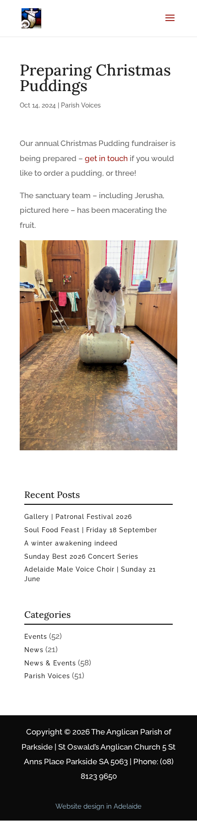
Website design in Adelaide (98, 806)
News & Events (50, 663)
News (34, 650)
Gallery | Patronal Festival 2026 (78, 516)
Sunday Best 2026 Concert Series (81, 556)
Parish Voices (81, 105)
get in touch (106, 158)
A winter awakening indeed (71, 543)
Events (35, 636)
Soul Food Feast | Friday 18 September (90, 530)
